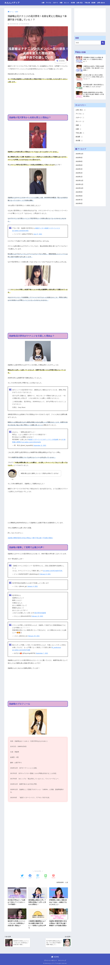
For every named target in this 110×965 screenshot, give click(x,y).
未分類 (73, 2)
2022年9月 (79, 157)
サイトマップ (62, 960)
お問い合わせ (101, 2)
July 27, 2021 (37, 234)
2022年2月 (79, 173)
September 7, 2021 (42, 653)
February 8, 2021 (45, 574)
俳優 (61, 2)
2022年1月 (79, 177)
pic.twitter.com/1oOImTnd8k (21, 650)
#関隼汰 (19, 442)
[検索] (103, 43)
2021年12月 (79, 180)
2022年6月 (79, 165)
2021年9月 (79, 192)
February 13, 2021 (37, 616)
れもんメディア (12, 2)
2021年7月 (79, 199)
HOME (56, 957)
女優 (43, 2)
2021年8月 (79, 196)
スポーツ (55, 2)
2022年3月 (79, 169)
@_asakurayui (56, 647)
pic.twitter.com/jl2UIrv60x (20, 230)
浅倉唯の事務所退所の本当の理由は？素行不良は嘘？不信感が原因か (30, 538)
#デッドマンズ (48, 439)
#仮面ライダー (40, 228)
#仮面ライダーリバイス (52, 228)
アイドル (48, 2)
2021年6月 (79, 203)
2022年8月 (79, 161)
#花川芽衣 (37, 613)
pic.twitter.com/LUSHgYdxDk (31, 442)
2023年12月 (79, 153)
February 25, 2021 (34, 636)
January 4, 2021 (32, 586)
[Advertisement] (38, 97)
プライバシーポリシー (50, 960)
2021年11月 (79, 184)
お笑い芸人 (79, 2)
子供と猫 (87, 2)
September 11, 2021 (39, 445)
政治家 (93, 2)
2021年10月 (79, 188)
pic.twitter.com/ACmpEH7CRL (52, 571)
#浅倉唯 (55, 439)
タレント (66, 2)
